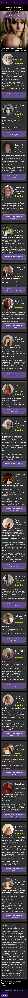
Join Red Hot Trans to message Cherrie (14, 176)
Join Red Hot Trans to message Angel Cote (14, 773)
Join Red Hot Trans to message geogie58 (14, 869)
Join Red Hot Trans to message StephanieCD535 (14, 605)
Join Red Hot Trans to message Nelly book (14, 640)
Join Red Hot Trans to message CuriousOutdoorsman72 (14, 464)
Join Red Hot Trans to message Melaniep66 (14, 134)
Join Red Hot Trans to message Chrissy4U (14, 326)
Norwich (5, 985)
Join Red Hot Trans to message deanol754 (14, 686)
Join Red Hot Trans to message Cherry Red (14, 815)
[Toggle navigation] (25, 2)
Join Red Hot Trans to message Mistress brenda (14, 375)
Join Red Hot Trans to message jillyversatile (14, 411)
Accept (4, 995)
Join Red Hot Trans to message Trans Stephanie (14, 566)
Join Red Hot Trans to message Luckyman (14, 95)
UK (19, 981)
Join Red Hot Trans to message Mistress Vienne (14, 734)
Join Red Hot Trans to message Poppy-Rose (14, 217)
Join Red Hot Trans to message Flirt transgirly (14, 916)
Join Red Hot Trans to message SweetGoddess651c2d (14, 290)
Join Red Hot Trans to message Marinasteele (14, 509)
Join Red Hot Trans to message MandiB (14, 257)
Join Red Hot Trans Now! (14, 16)
